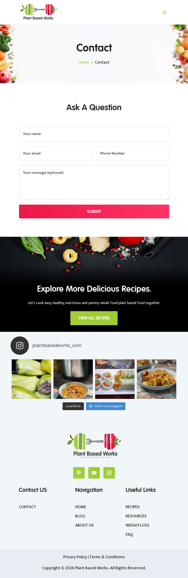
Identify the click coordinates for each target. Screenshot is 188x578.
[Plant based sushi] (115, 379)
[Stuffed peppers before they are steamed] (31, 379)
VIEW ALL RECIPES (94, 318)
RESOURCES (136, 516)
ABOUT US (84, 525)
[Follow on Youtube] (94, 473)
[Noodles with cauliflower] (156, 379)
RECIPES (133, 507)
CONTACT (27, 507)
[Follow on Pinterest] (79, 473)
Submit (94, 211)
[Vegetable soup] (73, 379)
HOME (80, 507)
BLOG (80, 516)
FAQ (129, 534)
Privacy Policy (75, 557)
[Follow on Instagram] (109, 473)
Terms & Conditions (107, 557)
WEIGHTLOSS (137, 525)
